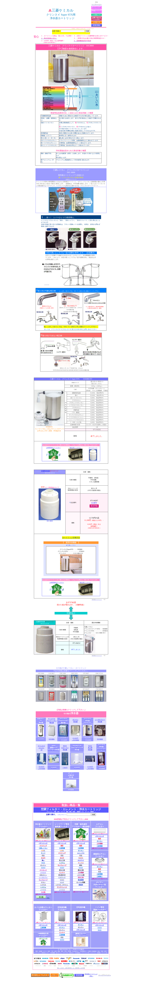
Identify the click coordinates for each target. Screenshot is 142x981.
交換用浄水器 (45, 471)
